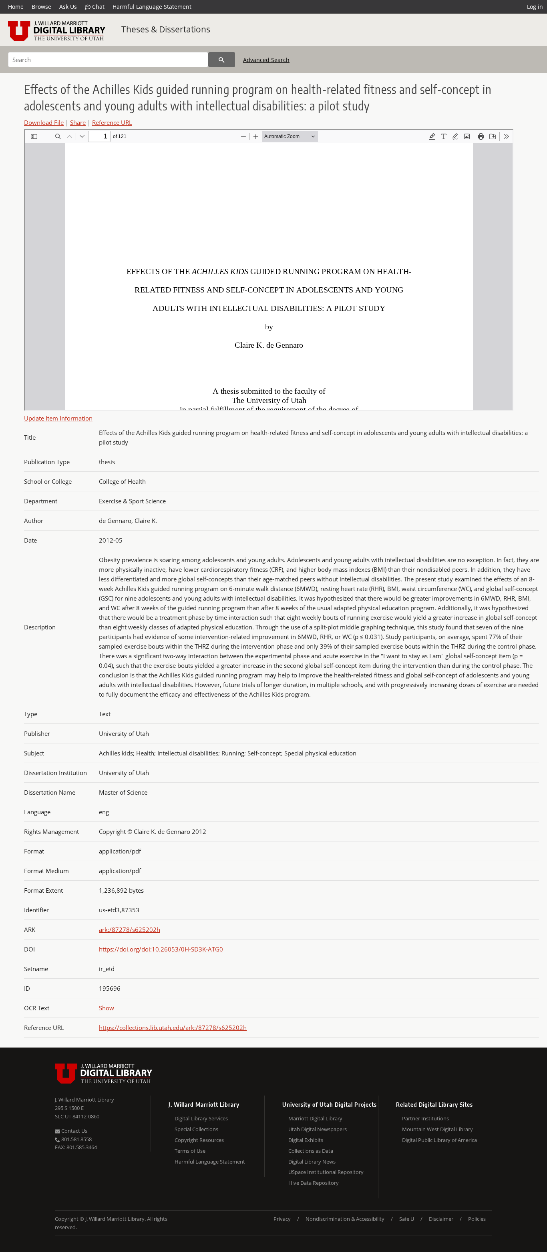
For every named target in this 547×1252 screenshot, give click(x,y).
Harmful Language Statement (152, 6)
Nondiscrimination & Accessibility (345, 1218)
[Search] (221, 59)
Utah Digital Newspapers (317, 1129)
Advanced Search (266, 60)
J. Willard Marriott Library (84, 1099)
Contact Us (73, 1130)
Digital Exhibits (305, 1140)
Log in (535, 6)
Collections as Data (310, 1150)
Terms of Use (190, 1150)
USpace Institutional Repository (326, 1172)
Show (106, 1008)
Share (78, 122)
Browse (41, 6)
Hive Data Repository (313, 1182)
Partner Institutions (425, 1118)
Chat (97, 6)
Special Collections (196, 1129)
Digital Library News (312, 1161)
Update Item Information (58, 418)
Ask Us (68, 6)
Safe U (406, 1218)
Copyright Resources (199, 1140)
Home (16, 6)
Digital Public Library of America (439, 1140)
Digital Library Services (201, 1118)
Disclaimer (441, 1218)
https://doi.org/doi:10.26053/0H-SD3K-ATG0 (161, 949)
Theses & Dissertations (165, 29)
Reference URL (112, 122)
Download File (44, 122)
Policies (477, 1218)
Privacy (282, 1218)
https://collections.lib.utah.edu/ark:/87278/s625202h (173, 1028)
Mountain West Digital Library (437, 1129)
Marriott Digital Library (315, 1118)
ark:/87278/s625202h (129, 929)
